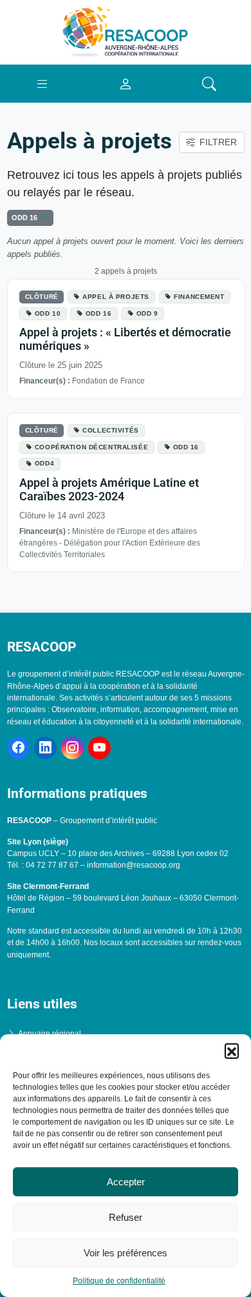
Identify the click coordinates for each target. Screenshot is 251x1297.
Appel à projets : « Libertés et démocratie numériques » (125, 339)
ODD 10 (47, 313)
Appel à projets (115, 296)
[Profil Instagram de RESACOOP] (72, 748)
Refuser (125, 1217)
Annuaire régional (49, 1033)
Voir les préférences (125, 1252)
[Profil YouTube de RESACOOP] (99, 748)
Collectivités (110, 430)
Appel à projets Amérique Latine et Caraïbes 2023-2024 (109, 489)
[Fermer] (43, 217)
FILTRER (218, 142)
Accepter (126, 1181)
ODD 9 (147, 313)
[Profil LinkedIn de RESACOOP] (45, 748)
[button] (231, 1050)
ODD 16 (98, 313)
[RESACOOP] (125, 31)
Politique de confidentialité (119, 1280)
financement (199, 296)
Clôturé (42, 296)
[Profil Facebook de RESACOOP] (18, 748)
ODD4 (44, 463)
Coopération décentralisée (91, 447)
